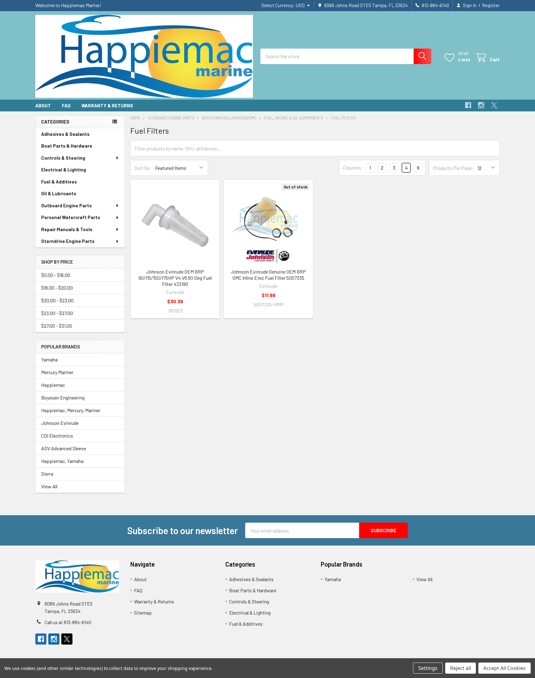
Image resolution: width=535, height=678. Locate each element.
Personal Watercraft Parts (70, 217)
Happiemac (53, 385)
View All (49, 486)
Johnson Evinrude (60, 423)
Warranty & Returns (107, 105)
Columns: (353, 168)
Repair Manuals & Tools (66, 229)
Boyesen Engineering (63, 397)
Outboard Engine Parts (66, 205)
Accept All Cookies (504, 668)
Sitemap (143, 612)
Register (491, 5)
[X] (494, 105)
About (43, 105)
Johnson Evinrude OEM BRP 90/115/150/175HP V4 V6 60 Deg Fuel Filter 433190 (175, 278)
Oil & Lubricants (58, 193)
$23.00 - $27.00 (57, 313)
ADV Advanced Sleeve (63, 448)
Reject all (460, 668)
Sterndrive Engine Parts (67, 241)
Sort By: (142, 168)
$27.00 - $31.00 (56, 326)
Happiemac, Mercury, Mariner (70, 410)
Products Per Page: (453, 168)
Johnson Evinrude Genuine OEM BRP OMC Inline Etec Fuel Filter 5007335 (268, 275)
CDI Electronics (57, 435)
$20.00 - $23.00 (57, 300)
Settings (427, 668)
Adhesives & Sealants (65, 134)
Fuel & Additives (59, 181)
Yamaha (49, 359)
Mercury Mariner (57, 372)
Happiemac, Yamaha (62, 461)
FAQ (66, 105)
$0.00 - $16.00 (55, 275)
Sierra (47, 474)
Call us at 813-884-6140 (68, 622)
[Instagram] (481, 105)
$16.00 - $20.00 (57, 288)
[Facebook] (468, 105)
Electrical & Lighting (63, 169)
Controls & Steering (63, 158)
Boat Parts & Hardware (66, 146)
